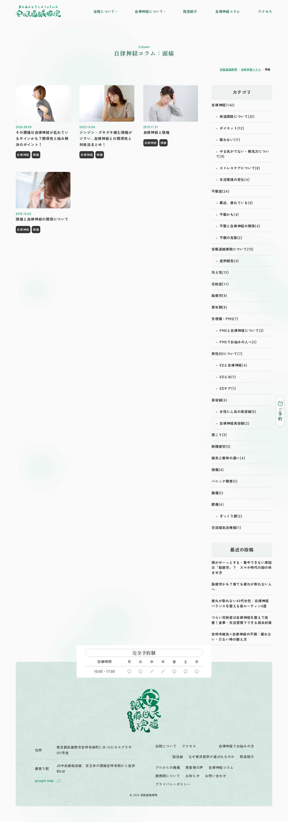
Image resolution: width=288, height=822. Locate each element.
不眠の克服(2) (231, 237)
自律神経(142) (223, 104)
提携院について (167, 775)
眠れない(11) (230, 139)
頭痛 (36, 155)
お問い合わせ (215, 775)
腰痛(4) (218, 504)
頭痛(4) (218, 469)
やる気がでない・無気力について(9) (242, 154)
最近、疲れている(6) (236, 202)
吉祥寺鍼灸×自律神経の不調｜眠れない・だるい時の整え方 (241, 637)
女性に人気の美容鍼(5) (238, 411)
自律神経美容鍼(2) (235, 423)
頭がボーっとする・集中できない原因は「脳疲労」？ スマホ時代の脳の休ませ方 (242, 567)
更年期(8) (219, 307)
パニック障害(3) (225, 481)
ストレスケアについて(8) (240, 168)
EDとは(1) (228, 376)
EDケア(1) (228, 388)
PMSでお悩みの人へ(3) (238, 341)
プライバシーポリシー (173, 784)
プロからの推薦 (167, 767)
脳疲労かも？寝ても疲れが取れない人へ (242, 587)
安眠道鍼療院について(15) (233, 249)
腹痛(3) (217, 492)
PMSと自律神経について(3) (242, 330)
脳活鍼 (177, 756)
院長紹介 (190, 11)
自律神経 (23, 155)
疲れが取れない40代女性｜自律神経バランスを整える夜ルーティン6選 (240, 603)
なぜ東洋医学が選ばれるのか (212, 756)
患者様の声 (194, 767)
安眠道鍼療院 (228, 69)
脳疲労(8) (219, 295)
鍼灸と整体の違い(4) (228, 457)
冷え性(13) (220, 272)
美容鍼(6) (219, 400)
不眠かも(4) (229, 214)
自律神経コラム (227, 11)
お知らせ (192, 775)
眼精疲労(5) (221, 446)
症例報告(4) (229, 260)
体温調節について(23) (237, 116)
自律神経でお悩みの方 (236, 746)
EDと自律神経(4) (233, 365)
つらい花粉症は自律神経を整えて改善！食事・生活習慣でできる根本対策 (242, 620)
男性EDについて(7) (227, 353)
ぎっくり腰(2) (231, 516)
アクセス (265, 11)
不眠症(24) (220, 191)
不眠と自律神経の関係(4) (240, 225)
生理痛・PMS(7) (225, 318)
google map (44, 780)
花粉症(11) (220, 284)
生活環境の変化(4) (235, 179)
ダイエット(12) (232, 128)
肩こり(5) (219, 434)
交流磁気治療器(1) (226, 527)
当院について (166, 746)
